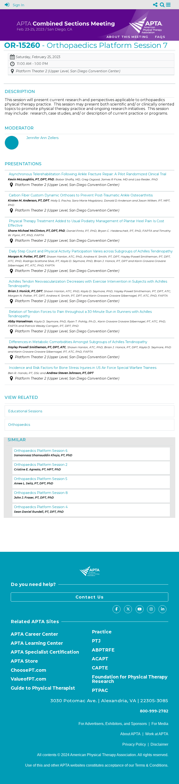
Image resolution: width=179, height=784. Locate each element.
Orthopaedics (19, 425)
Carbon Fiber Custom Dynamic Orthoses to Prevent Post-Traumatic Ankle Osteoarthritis (80, 195)
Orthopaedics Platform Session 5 (40, 479)
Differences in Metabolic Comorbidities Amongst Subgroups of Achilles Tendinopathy (77, 342)
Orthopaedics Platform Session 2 (40, 465)
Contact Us (90, 597)
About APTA (130, 734)
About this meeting (127, 37)
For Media (159, 724)
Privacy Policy (134, 744)
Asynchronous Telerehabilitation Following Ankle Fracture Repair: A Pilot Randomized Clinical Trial (87, 174)
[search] (162, 4)
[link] (162, 4)
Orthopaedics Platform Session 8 (41, 493)
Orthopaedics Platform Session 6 (40, 451)
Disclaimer (159, 744)
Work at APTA (156, 734)
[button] (168, 4)
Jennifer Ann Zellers (42, 138)
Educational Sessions (25, 411)
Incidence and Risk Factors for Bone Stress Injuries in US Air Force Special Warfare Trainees (82, 368)
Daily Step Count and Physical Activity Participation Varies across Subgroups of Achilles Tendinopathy (90, 251)
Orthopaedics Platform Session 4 (41, 507)
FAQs (160, 37)
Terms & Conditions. (151, 765)
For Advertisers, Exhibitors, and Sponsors (113, 724)
